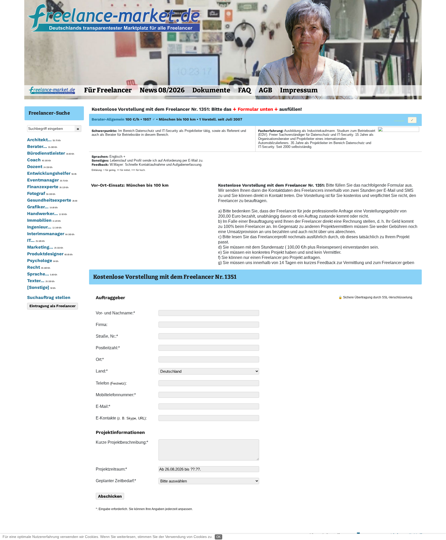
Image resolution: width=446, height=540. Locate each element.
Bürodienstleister (50, 153)
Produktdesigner (50, 253)
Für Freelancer (108, 90)
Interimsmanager (50, 233)
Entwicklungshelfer (51, 173)
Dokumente (211, 90)
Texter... (40, 280)
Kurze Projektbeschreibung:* (122, 442)
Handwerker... (47, 213)
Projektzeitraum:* (111, 469)
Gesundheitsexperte (52, 200)
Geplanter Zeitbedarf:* (116, 481)
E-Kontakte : (122, 418)
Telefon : (112, 383)
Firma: (102, 324)
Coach (39, 159)
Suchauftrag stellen (48, 297)
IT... (36, 240)
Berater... (42, 146)
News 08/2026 (162, 90)
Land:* (102, 371)
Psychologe (42, 260)
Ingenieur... (44, 226)
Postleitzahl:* (108, 348)
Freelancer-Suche (49, 113)
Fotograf (41, 193)
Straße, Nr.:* (107, 336)
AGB (265, 90)
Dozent (39, 166)
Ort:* (100, 359)
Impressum (299, 90)
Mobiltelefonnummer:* (116, 395)
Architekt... (44, 139)
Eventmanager (47, 179)
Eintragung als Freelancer (52, 306)
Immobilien (44, 220)
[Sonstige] (41, 287)
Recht (38, 267)
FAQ (244, 90)
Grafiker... (42, 206)
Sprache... (42, 273)
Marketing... (45, 247)
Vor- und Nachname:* (116, 313)
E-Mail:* (103, 406)
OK (218, 537)
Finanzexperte (47, 186)
